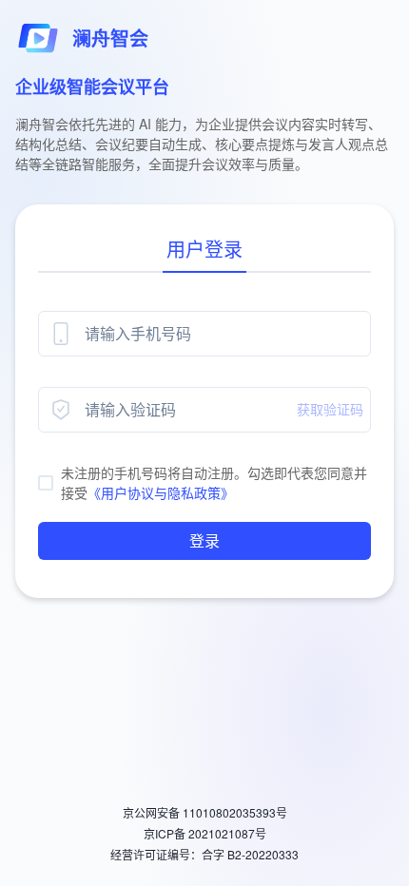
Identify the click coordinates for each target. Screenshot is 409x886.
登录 (204, 540)
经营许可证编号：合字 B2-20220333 (204, 854)
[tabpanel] (204, 435)
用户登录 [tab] (204, 248)
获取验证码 (330, 408)
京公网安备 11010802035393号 (205, 812)
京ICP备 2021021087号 (205, 833)
